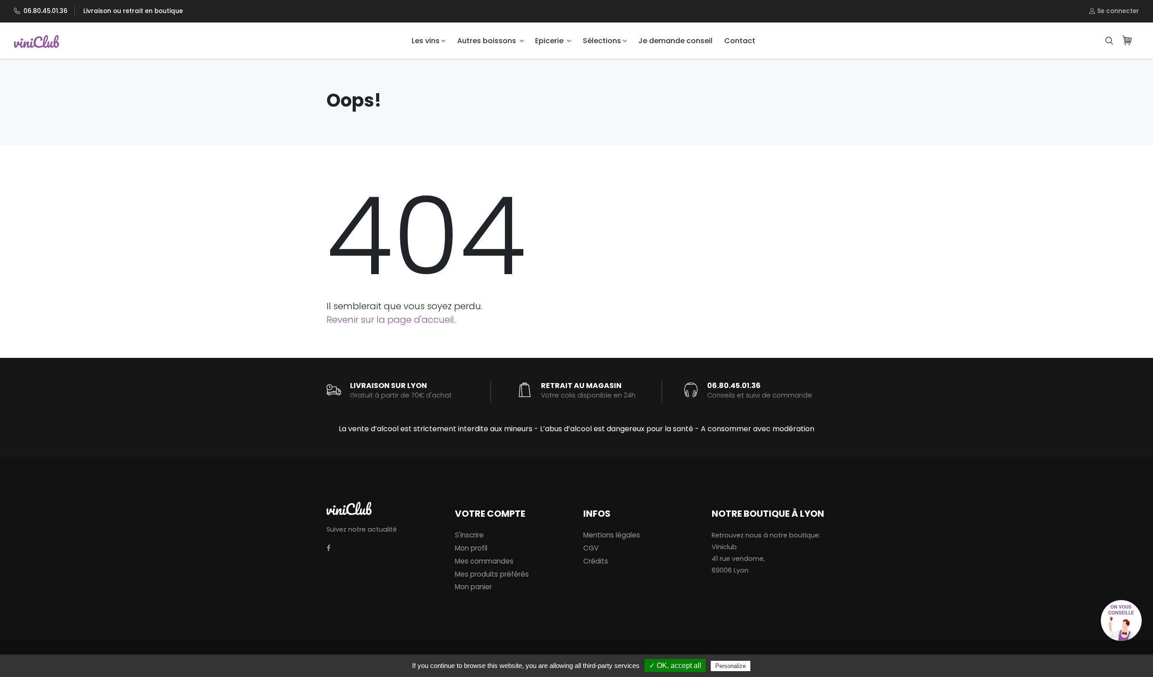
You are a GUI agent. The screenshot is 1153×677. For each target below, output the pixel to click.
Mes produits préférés (492, 574)
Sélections (602, 41)
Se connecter (1117, 11)
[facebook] (329, 548)
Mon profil (471, 548)
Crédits (595, 561)
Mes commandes (484, 561)
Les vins (426, 41)
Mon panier (473, 586)
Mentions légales (611, 535)
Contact (739, 41)
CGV (591, 548)
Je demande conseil (675, 41)
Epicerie (550, 41)
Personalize (730, 666)
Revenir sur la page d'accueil (390, 319)
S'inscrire (469, 535)
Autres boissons (487, 41)
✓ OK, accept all (675, 665)
